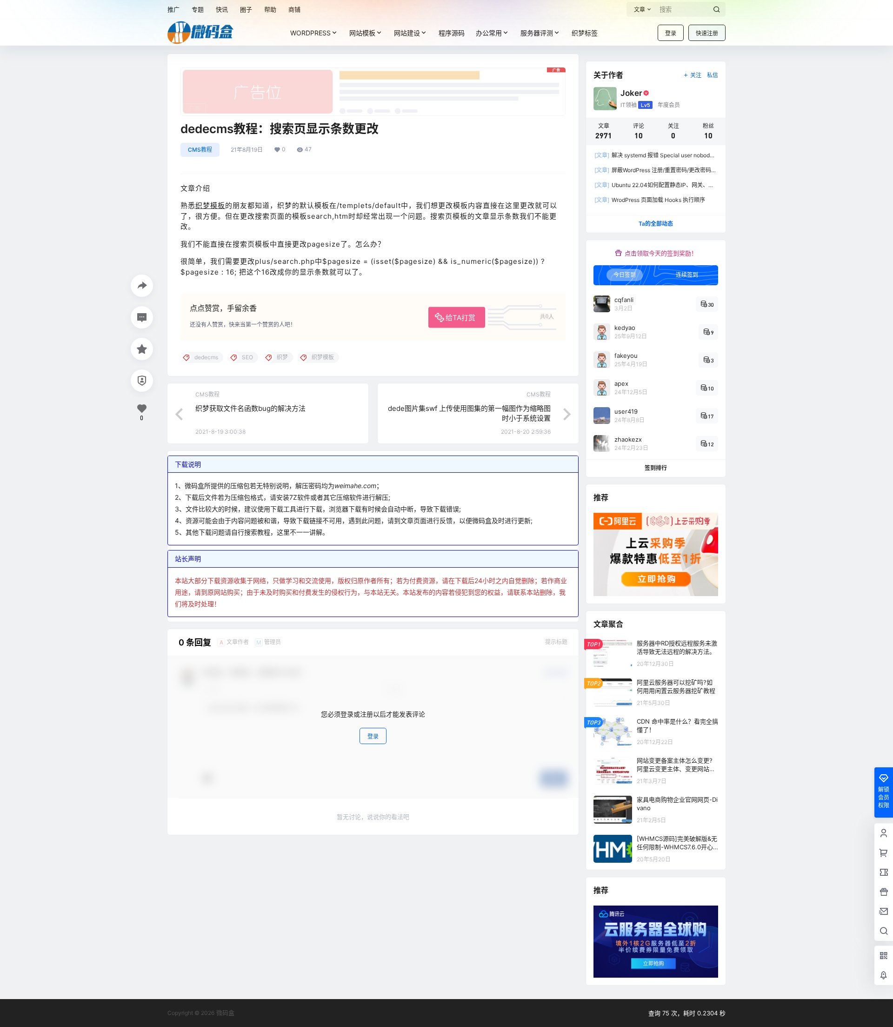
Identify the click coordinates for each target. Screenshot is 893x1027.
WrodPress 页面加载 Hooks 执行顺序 (649, 199)
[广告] (373, 72)
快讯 (222, 9)
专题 (198, 9)
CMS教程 (200, 149)
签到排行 (656, 467)
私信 (712, 75)
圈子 (246, 9)
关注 (695, 75)
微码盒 (224, 1012)
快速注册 (707, 33)
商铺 (294, 9)
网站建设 (407, 33)
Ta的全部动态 (656, 223)
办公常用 (489, 33)
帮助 (270, 9)
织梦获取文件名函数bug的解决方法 (250, 408)
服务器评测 (536, 33)
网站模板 (362, 33)
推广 (173, 9)
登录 (670, 33)
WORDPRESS (310, 33)
